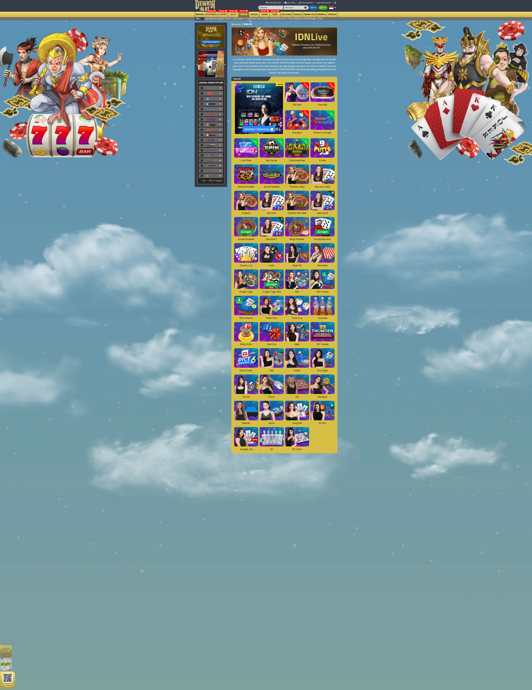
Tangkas (297, 14)
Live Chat (291, 3)
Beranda (200, 14)
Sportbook (211, 14)
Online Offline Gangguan (211, 180)
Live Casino (286, 14)
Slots (233, 14)
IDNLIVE (244, 14)
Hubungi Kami (307, 3)
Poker (265, 14)
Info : (198, 18)
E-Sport (223, 14)
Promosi (332, 14)
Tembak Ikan (310, 14)
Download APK (275, 3)
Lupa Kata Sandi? (324, 3)
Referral (321, 14)
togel (275, 14)
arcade (254, 14)
